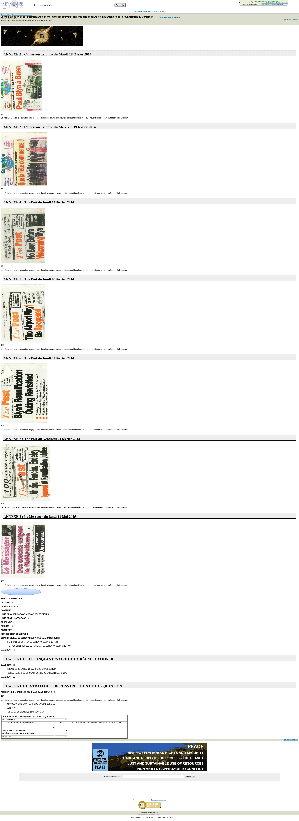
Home (135, 11)
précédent (287, 20)
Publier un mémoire (144, 11)
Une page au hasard (159, 11)
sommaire (295, 20)
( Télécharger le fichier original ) (169, 17)
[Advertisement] (149, 787)
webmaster (159, 814)
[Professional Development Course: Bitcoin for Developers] (42, 46)
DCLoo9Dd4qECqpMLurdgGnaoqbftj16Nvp (271, 4)
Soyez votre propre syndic (158, 799)
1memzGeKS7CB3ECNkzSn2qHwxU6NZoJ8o (275, 2)
